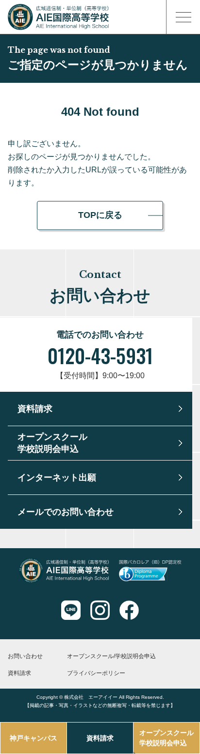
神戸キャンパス (33, 738)
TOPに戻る (100, 215)
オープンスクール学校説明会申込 (166, 738)
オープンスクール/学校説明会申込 (111, 656)
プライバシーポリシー (96, 673)
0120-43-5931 (100, 355)
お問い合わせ (25, 656)
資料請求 (100, 738)
